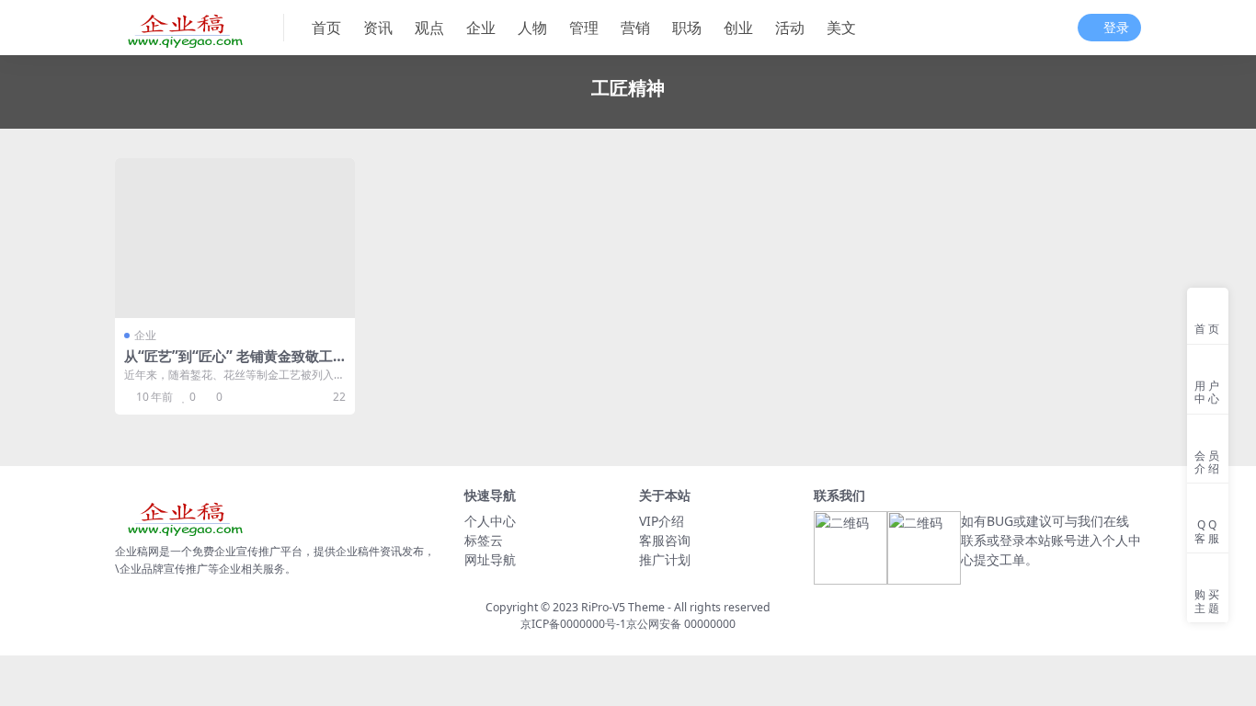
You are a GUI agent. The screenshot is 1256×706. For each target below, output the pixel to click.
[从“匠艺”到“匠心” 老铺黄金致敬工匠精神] (235, 238)
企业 (481, 27)
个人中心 (490, 521)
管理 (584, 27)
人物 (532, 27)
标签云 (483, 540)
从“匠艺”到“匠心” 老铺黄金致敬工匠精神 (228, 364)
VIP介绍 (661, 521)
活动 (790, 27)
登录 (1116, 28)
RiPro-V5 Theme (623, 607)
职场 (687, 27)
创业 (738, 27)
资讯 (378, 27)
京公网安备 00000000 (681, 624)
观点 (429, 27)
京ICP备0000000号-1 (573, 624)
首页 (326, 27)
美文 (841, 27)
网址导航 (490, 559)
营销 (635, 27)
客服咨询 (665, 540)
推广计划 (665, 559)
